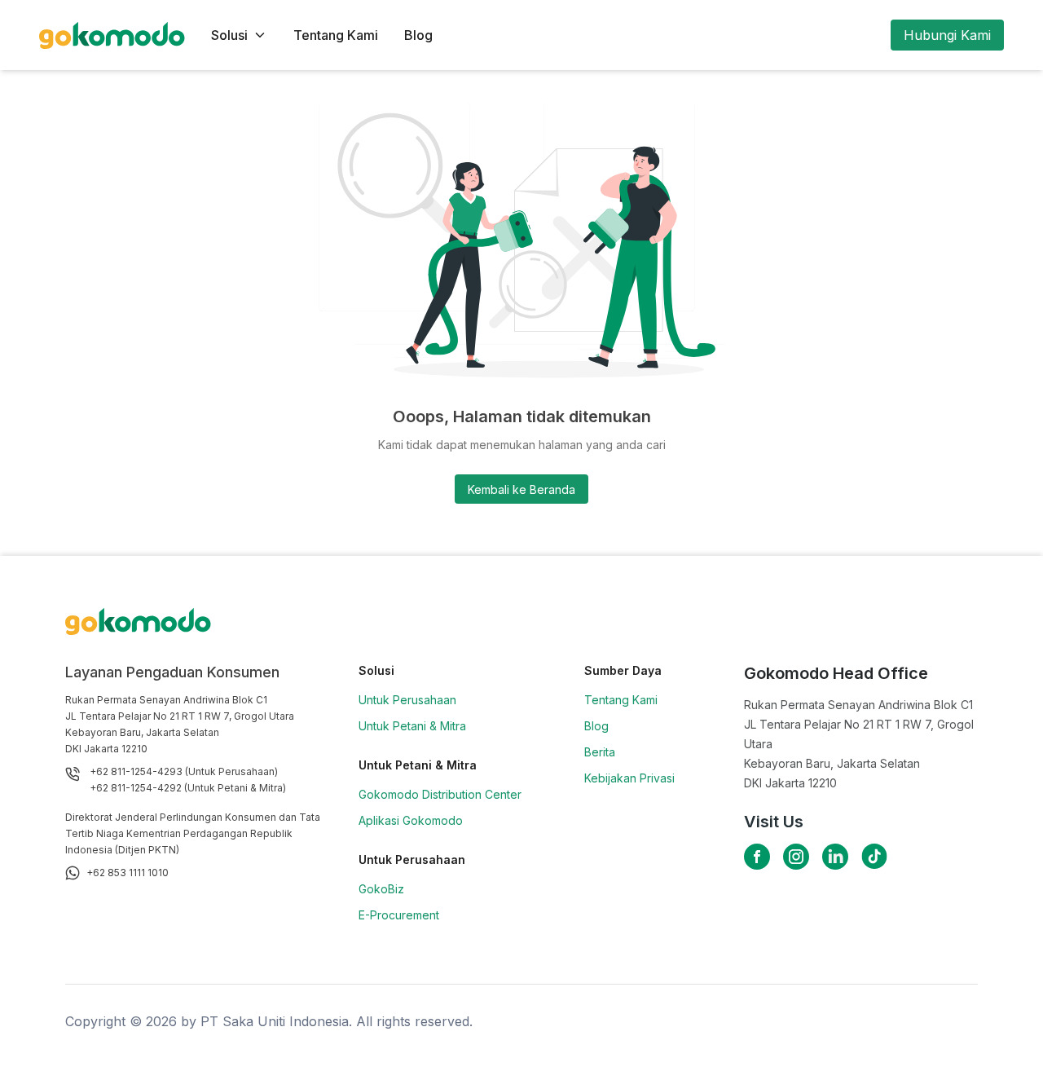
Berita (599, 752)
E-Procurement (399, 915)
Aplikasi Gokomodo (411, 820)
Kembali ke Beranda (521, 489)
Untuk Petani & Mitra (412, 726)
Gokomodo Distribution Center (440, 794)
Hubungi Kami (947, 35)
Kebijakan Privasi (629, 778)
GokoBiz (381, 889)
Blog (418, 35)
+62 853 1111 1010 (127, 872)
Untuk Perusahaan (407, 700)
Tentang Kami (335, 35)
